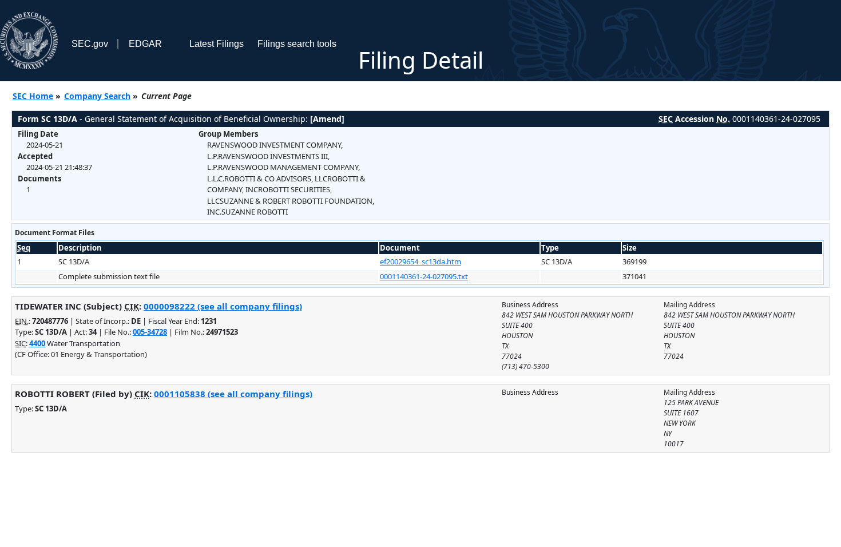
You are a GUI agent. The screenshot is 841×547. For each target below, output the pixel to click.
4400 (37, 343)
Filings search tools (296, 44)
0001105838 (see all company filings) (233, 393)
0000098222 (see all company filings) (223, 306)
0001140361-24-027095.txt (424, 276)
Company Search (97, 95)
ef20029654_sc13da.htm (420, 261)
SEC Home (33, 95)
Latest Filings (216, 44)
